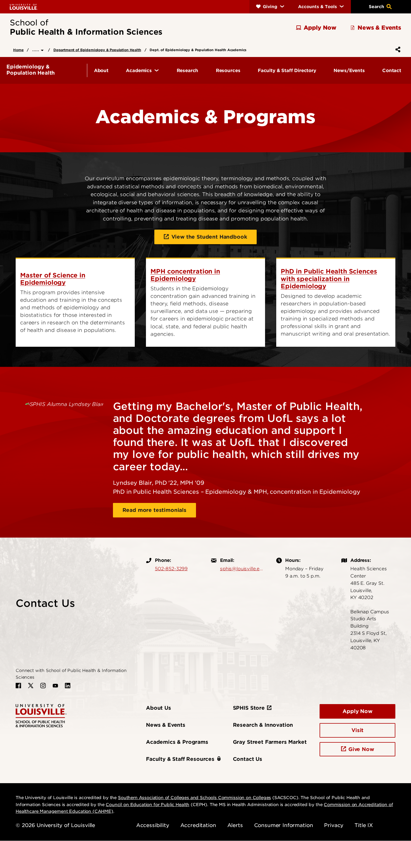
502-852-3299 (171, 568)
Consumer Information (283, 825)
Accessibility (152, 825)
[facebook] (18, 685)
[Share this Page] (396, 49)
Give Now (361, 749)
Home (18, 50)
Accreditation (198, 825)
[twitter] (31, 685)
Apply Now (357, 711)
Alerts (235, 825)
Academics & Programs (177, 742)
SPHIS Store (249, 708)
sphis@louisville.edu (242, 568)
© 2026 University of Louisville (55, 825)
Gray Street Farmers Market (270, 742)
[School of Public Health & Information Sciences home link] (41, 715)
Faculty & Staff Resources (180, 759)
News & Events (165, 725)
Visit (357, 730)
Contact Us (247, 759)
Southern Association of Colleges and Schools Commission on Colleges (194, 797)
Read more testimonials (154, 510)
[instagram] (43, 685)
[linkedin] (67, 685)
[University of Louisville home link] (24, 6)
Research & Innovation (263, 725)
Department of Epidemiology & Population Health (97, 50)
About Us (158, 708)
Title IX (364, 825)
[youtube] (55, 685)
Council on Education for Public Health (147, 804)
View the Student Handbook (209, 237)
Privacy (333, 825)
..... (36, 49)
